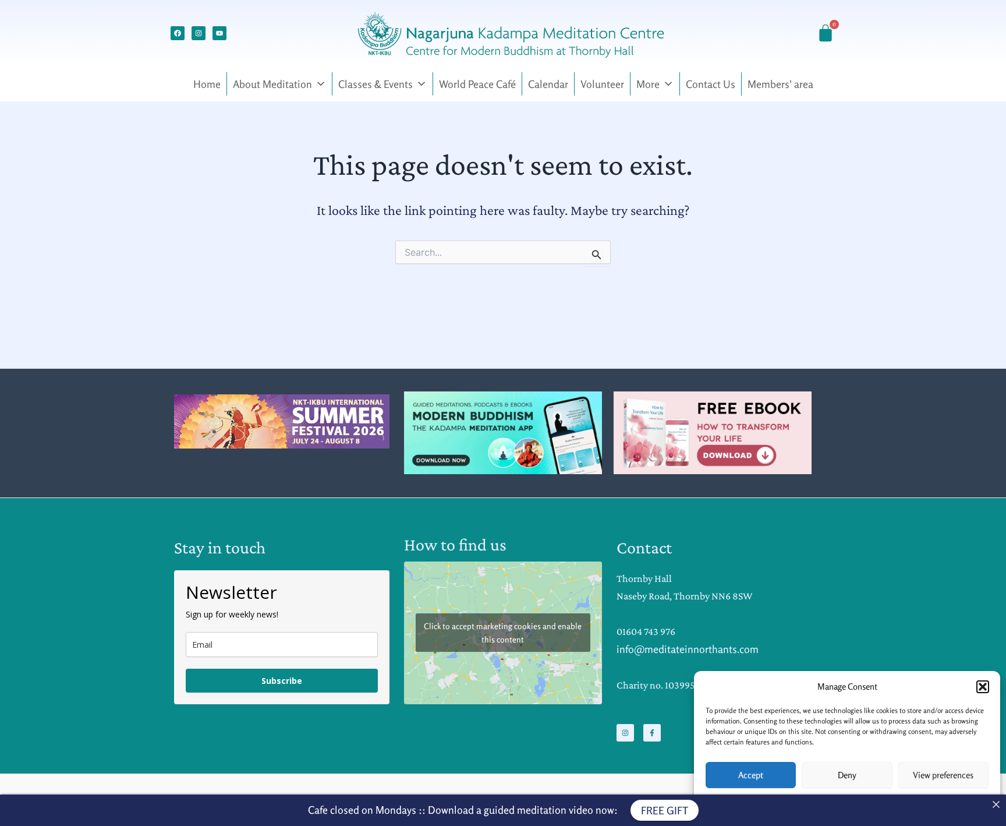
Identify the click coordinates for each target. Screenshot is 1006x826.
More (648, 83)
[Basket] (825, 33)
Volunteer (602, 83)
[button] (983, 687)
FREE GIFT (664, 810)
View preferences (943, 775)
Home (207, 83)
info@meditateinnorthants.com (688, 649)
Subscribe (281, 680)
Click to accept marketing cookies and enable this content (503, 632)
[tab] (372, 442)
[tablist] (376, 442)
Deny (847, 775)
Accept (750, 775)
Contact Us (710, 83)
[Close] (996, 804)
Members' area (780, 83)
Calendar (548, 83)
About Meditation (272, 83)
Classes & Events (375, 83)
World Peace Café (477, 83)
